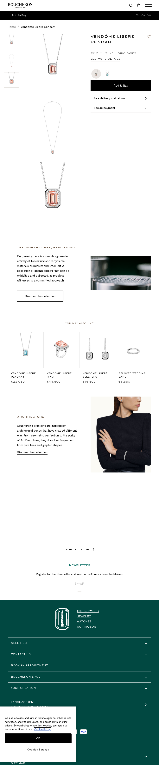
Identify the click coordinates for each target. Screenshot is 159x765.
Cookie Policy (42, 729)
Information (22, 757)
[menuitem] (139, 5)
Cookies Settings (38, 749)
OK (38, 738)
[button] (79, 591)
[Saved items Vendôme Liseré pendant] (149, 37)
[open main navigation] (148, 5)
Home (12, 26)
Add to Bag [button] (19, 15)
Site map (18, 763)
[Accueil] (62, 619)
